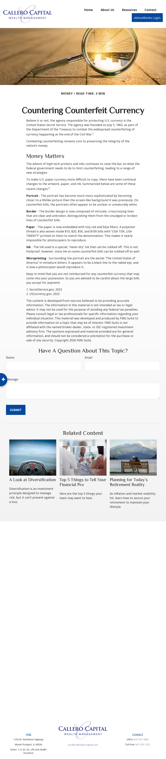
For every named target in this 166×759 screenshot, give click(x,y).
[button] (88, 9)
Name (10, 357)
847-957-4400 (141, 739)
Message (12, 379)
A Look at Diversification (32, 479)
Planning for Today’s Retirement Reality (129, 482)
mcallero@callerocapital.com (83, 744)
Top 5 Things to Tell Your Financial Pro (82, 482)
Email (88, 357)
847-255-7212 (143, 744)
